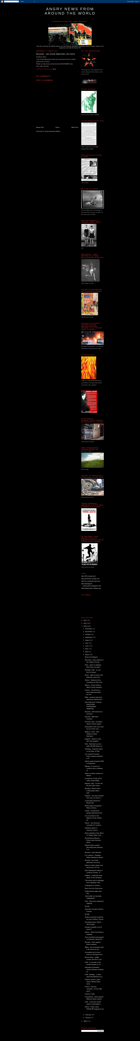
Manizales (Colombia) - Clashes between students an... (94, 969)
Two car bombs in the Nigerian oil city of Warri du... (93, 818)
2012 (85, 620)
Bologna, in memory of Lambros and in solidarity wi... (94, 768)
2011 (85, 623)
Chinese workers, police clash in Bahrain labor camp (92, 982)
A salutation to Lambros (92, 885)
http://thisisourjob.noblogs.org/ (91, 588)
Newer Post (40, 127)
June (87, 646)
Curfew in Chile (90, 994)
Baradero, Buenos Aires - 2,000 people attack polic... (93, 791)
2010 (85, 626)
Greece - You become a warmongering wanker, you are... (93, 692)
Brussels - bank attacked (93, 852)
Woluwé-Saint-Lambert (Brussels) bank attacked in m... (93, 847)
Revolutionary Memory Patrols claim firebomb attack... (93, 840)
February (88, 1015)
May (86, 649)
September (89, 637)
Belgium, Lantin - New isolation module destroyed (92, 734)
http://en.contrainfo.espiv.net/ (90, 581)
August (87, 640)
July (86, 643)
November (88, 631)
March (87, 654)
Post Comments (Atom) (52, 131)
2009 (85, 1021)
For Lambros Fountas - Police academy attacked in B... (94, 756)
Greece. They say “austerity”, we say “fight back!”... (93, 989)
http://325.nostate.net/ (88, 576)
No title (87, 906)
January (88, 1017)
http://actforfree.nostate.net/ (90, 578)
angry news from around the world (70, 11)
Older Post (74, 127)
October (88, 634)
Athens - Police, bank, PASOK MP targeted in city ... (94, 1009)
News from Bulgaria (91, 657)
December (88, 628)
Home (57, 127)
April (86, 652)
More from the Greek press (93, 888)
